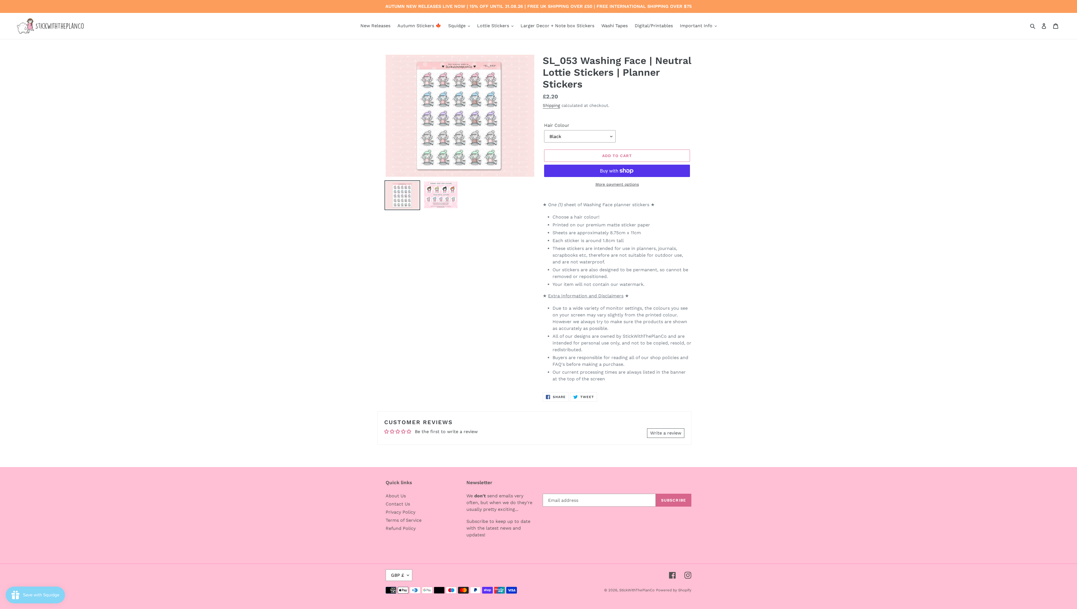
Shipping (551, 105)
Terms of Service (404, 520)
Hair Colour (556, 125)
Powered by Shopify (673, 590)
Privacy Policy (400, 512)
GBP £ (397, 575)
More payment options (617, 184)
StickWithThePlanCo (637, 590)
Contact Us (398, 504)
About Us (396, 495)
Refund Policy (401, 528)
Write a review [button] (665, 433)
